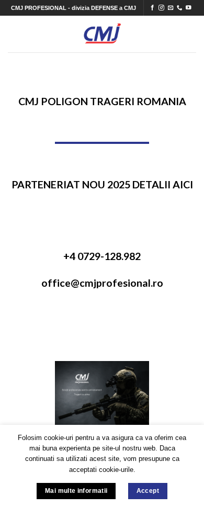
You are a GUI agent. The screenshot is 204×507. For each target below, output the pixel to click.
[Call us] (180, 8)
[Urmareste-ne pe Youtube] (188, 8)
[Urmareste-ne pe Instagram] (161, 8)
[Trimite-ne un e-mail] (171, 8)
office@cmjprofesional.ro (102, 283)
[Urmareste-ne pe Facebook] (152, 8)
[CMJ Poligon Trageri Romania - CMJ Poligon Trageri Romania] (102, 34)
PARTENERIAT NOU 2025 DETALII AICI (102, 184)
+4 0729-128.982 (102, 256)
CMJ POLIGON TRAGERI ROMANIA (102, 101)
